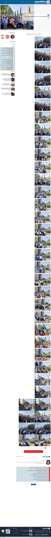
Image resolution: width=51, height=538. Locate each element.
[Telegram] (46, 534)
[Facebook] (40, 534)
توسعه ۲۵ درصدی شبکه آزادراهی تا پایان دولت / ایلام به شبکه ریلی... (40, 476)
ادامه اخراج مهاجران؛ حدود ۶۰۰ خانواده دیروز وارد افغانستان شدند (6, 84)
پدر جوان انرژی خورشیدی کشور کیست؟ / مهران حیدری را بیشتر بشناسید (7, 63)
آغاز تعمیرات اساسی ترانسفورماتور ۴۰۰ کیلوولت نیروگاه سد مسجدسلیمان (7, 69)
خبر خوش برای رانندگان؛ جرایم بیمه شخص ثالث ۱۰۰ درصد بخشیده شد (7, 54)
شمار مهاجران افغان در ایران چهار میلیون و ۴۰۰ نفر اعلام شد (6, 94)
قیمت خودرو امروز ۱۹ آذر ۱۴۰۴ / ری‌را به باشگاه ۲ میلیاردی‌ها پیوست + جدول (24, 531)
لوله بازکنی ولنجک (13, 44)
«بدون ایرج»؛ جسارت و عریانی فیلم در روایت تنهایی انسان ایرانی (7, 56)
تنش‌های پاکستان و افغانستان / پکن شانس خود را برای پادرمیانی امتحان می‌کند (5, 74)
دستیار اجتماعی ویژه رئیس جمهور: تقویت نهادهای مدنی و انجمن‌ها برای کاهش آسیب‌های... (37, 470)
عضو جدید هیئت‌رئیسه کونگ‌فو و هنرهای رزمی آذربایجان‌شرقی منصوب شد (7, 48)
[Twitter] (38, 534)
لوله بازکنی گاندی (13, 43)
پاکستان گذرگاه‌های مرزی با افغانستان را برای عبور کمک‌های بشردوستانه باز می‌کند (5, 89)
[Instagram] (44, 534)
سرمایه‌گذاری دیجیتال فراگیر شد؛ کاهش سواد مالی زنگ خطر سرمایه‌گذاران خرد (7, 67)
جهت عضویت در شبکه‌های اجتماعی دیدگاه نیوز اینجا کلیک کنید (33, 451)
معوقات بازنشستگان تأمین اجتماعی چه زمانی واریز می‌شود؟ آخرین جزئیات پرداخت (7, 62)
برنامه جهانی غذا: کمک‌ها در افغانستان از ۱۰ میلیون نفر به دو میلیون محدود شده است (6, 79)
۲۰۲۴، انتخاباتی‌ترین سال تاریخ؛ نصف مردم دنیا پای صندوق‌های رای (40, 479)
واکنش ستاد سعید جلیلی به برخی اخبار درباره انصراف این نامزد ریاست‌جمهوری (39, 467)
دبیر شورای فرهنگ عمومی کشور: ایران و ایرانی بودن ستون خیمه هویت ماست (39, 474)
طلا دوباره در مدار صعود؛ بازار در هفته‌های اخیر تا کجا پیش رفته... (7, 65)
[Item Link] (13, 75)
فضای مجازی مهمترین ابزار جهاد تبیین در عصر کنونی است (41, 469)
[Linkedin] (37, 534)
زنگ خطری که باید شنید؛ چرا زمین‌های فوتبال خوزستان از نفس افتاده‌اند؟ (7, 52)
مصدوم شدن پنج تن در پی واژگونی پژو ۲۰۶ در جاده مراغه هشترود (40, 473)
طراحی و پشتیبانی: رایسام (2, 537)
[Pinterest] (41, 534)
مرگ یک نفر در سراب (10, 57)
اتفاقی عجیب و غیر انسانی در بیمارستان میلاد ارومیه (42, 480)
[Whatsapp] (47, 534)
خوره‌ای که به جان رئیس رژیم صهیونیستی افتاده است (42, 477)
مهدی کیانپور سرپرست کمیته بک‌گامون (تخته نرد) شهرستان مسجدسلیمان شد (7, 60)
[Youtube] (43, 534)
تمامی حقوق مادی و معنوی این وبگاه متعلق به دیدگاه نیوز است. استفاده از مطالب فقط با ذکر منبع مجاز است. (40, 537)
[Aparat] (35, 534)
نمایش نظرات (33, 484)
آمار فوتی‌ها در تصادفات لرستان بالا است (25, 534)
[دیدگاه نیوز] (42, 2)
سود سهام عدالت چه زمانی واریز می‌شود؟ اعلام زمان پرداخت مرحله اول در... (7, 50)
